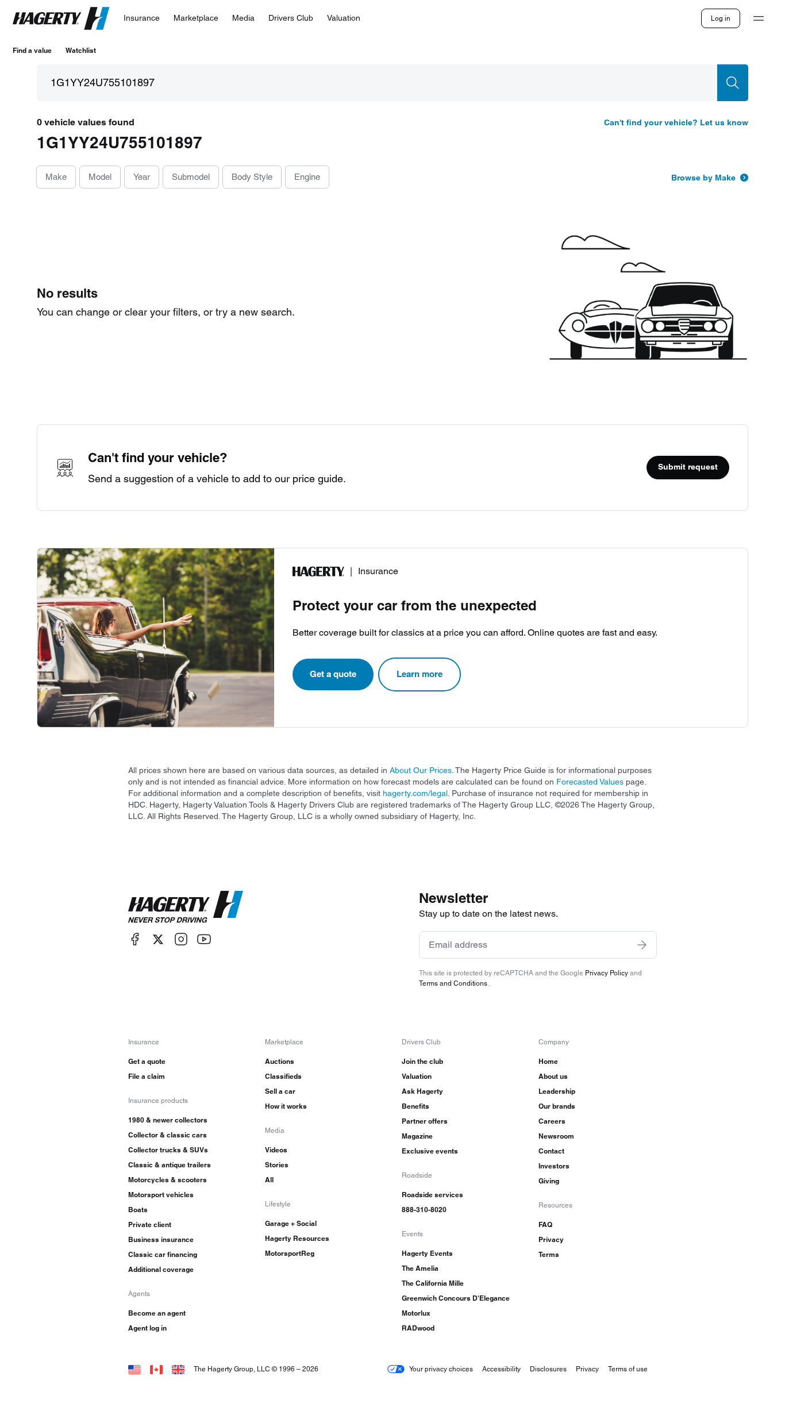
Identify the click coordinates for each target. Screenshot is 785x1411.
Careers (551, 1121)
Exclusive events (430, 1151)
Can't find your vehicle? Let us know (676, 122)
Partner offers (425, 1121)
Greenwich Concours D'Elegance (456, 1298)
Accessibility (501, 1368)
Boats (138, 1209)
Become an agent (157, 1313)
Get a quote (333, 674)
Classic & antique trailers (169, 1164)
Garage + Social (291, 1223)
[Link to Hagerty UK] (178, 1368)
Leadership (556, 1091)
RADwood (418, 1328)
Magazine (417, 1136)
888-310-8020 (424, 1209)
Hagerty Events (427, 1253)
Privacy (551, 1239)
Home (548, 1061)
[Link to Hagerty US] (134, 1368)
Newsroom (556, 1136)
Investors (553, 1166)
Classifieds (283, 1076)
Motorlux (416, 1313)
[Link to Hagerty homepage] (185, 907)
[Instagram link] (181, 939)
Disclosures (548, 1368)
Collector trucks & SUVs (168, 1150)
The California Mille (433, 1283)
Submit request (688, 466)
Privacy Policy (606, 972)
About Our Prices (421, 770)
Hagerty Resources (297, 1238)
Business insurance (161, 1239)
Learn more (419, 674)
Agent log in (147, 1328)
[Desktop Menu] (758, 18)
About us (553, 1076)
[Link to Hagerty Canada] (156, 1368)
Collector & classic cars (167, 1135)
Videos (276, 1150)
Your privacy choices (441, 1368)
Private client (149, 1224)
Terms (548, 1254)
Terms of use (628, 1368)
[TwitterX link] (158, 939)
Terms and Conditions (453, 983)
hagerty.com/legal (415, 793)
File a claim (146, 1076)
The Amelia (420, 1268)
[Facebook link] (135, 939)
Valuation (417, 1076)
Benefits (415, 1106)
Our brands (556, 1106)
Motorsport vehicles (161, 1194)
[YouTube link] (204, 939)
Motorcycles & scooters (167, 1179)
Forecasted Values (590, 781)
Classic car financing (162, 1254)
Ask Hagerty (422, 1091)
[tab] (56, 177)
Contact (551, 1151)
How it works (286, 1106)
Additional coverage (161, 1269)
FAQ (545, 1224)
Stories (276, 1164)
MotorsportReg (289, 1253)
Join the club (422, 1061)
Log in (720, 18)
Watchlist (81, 50)
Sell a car (280, 1091)
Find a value (32, 50)
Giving (548, 1181)
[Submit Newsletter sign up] (642, 945)
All (269, 1179)
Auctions (279, 1061)
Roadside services (432, 1194)
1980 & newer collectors (167, 1120)
